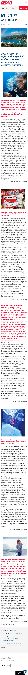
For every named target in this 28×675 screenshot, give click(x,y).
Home (2, 657)
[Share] (26, 24)
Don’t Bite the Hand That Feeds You (12, 643)
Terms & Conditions (18, 657)
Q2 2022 (5, 650)
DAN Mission (12, 630)
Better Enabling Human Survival (11, 638)
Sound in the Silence (8, 640)
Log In (14, 8)
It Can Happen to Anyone (9, 636)
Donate (4, 8)
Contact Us (9, 658)
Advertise (3, 658)
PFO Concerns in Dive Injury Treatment (12, 633)
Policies (11, 657)
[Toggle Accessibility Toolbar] (25, 672)
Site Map (7, 657)
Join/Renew (23, 8)
